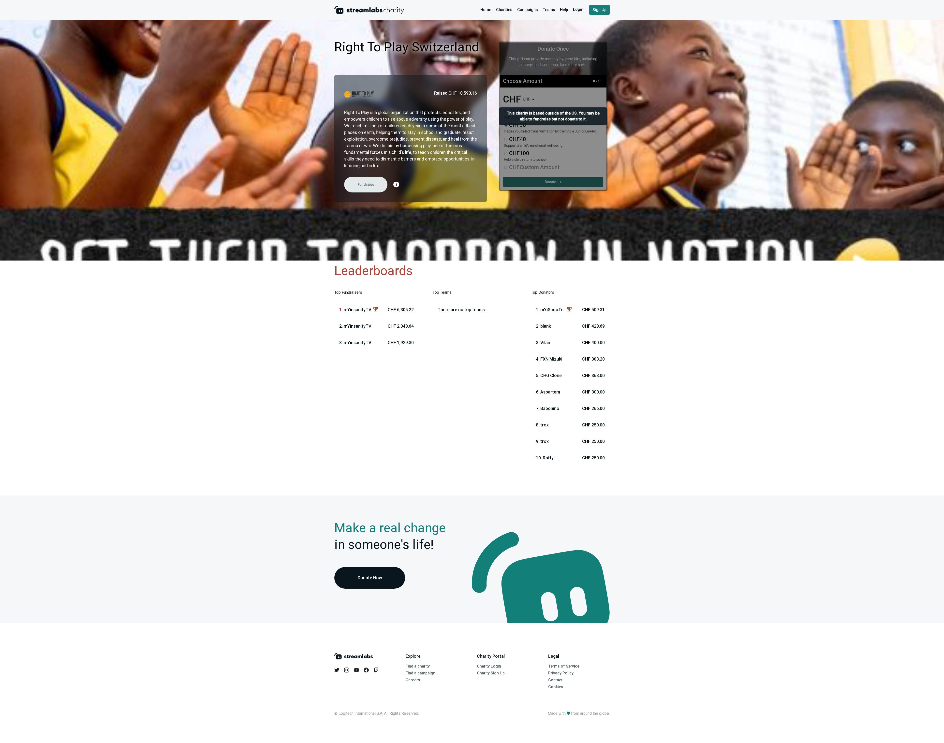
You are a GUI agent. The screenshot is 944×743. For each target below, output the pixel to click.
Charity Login (489, 666)
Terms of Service (563, 666)
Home (485, 9)
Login (578, 9)
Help (564, 9)
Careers (413, 680)
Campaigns (527, 9)
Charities (504, 9)
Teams (549, 9)
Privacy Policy (561, 673)
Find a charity (418, 666)
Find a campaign (420, 673)
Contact (555, 680)
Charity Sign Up (491, 673)
